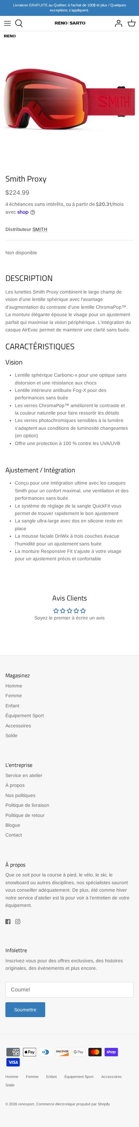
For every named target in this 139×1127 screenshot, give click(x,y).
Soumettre (25, 1009)
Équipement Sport (24, 715)
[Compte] (116, 23)
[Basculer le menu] (7, 23)
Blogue (12, 825)
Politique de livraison (27, 805)
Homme (13, 685)
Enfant (12, 705)
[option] (69, 100)
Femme (13, 695)
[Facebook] (7, 921)
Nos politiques (20, 795)
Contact (13, 835)
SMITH (39, 229)
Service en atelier (24, 775)
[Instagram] (17, 921)
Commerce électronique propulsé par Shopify (73, 1104)
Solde (11, 735)
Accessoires (18, 725)
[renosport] (69, 23)
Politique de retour (25, 815)
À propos (15, 785)
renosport (26, 1104)
